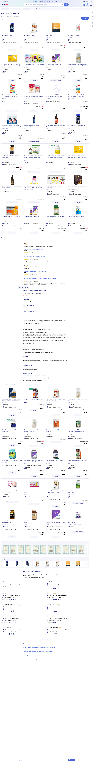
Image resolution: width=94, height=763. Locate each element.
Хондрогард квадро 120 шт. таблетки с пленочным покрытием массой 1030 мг (77, 430)
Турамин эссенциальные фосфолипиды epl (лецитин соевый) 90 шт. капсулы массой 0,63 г (12, 400)
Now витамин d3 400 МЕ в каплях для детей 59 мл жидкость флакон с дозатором (55, 126)
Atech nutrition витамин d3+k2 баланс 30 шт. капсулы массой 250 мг (56, 399)
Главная (2, 11)
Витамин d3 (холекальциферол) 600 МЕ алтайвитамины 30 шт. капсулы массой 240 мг (77, 156)
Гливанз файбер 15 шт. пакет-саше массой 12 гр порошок (77, 521)
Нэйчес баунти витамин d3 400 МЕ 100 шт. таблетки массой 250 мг (55, 217)
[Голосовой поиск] (63, 5)
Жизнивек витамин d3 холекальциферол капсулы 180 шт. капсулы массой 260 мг (77, 65)
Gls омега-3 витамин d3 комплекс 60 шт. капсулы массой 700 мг (11, 34)
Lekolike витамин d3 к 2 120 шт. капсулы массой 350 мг (11, 156)
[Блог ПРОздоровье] (92, 16)
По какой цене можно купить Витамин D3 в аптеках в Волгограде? (40, 647)
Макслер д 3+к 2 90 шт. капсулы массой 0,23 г (78, 399)
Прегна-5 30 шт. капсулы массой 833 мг (11, 490)
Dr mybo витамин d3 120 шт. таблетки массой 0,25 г (76, 217)
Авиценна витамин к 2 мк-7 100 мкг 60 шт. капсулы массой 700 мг (55, 461)
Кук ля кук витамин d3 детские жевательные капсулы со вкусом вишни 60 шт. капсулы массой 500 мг (34, 95)
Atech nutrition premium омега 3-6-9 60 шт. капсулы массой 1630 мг (11, 521)
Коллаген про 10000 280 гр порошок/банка (12, 460)
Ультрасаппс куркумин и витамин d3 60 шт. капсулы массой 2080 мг (77, 34)
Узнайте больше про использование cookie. (29, 760)
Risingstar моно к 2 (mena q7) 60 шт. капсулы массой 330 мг (12, 430)
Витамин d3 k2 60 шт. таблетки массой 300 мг (77, 186)
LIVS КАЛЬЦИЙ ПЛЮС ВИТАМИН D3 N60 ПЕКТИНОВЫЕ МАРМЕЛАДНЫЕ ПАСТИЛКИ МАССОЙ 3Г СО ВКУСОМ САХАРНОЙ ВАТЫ (33, 187)
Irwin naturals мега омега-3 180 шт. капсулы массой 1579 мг (77, 491)
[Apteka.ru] (6, 4)
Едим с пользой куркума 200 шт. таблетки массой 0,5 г (55, 430)
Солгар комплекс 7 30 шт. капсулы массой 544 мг (33, 521)
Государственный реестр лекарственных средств (35, 375)
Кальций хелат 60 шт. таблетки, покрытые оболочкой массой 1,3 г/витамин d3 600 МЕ (56, 521)
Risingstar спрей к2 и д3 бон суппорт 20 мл (33, 399)
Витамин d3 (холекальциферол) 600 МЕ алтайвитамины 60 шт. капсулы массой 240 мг (11, 65)
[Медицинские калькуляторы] (92, 19)
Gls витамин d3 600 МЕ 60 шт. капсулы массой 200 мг (76, 126)
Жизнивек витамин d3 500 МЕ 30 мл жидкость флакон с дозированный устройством (54, 95)
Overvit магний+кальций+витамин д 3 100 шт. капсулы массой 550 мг (77, 461)
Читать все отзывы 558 (23, 287)
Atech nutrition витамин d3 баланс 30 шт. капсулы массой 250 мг (33, 34)
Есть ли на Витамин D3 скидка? (31, 659)
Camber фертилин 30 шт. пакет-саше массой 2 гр (34, 491)
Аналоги (85, 18)
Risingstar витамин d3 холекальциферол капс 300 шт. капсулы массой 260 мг (55, 156)
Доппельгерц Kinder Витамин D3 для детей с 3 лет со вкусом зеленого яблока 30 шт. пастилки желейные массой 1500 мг (12, 95)
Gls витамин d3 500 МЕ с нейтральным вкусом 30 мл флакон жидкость (32, 126)
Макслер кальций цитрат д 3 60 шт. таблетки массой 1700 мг (32, 430)
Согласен (71, 760)
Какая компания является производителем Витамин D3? (37, 651)
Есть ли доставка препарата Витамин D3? (33, 655)
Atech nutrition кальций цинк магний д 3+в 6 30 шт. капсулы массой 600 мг (56, 491)
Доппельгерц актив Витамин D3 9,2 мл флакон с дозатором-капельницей (76, 95)
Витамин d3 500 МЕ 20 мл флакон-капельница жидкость (53, 65)
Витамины (14, 11)
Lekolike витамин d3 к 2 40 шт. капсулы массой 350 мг (54, 34)
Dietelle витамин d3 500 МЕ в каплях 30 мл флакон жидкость (11, 186)
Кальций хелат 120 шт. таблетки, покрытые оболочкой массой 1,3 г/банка (34, 461)
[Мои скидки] (92, 13)
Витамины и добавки (8, 11)
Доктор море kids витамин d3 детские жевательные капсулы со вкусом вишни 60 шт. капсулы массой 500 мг (11, 126)
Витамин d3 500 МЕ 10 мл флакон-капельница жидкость (31, 217)
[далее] (86, 549)
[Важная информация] (92, 23)
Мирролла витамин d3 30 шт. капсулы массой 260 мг (54, 186)
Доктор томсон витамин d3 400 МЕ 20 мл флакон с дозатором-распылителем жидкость (33, 156)
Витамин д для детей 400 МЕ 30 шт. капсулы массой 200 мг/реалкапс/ (34, 65)
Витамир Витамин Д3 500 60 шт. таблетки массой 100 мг (11, 217)
